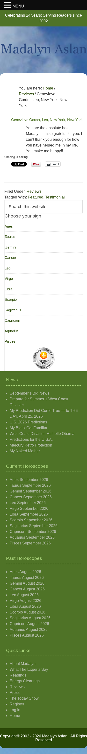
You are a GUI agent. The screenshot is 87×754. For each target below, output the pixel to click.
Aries (9, 226)
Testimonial (55, 197)
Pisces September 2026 (30, 543)
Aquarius (12, 331)
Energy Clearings (25, 681)
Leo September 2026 (28, 503)
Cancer (10, 258)
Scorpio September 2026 (31, 520)
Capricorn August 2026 (29, 624)
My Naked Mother (25, 451)
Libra (8, 289)
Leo (7, 268)
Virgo (9, 278)
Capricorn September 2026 (33, 532)
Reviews (34, 191)
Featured (35, 197)
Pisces (10, 341)
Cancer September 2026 (31, 497)
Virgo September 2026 (29, 508)
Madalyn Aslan (43, 50)
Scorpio (11, 299)
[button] (8, 5)
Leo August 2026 (24, 595)
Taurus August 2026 (27, 577)
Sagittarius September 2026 (34, 526)
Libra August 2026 (25, 606)
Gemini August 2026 (27, 583)
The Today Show (24, 698)
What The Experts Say (29, 669)
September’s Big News (29, 393)
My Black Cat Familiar (28, 428)
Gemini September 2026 (30, 491)
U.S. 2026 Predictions (28, 422)
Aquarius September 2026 (32, 537)
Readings (18, 675)
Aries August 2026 (25, 572)
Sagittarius (13, 310)
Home (15, 716)
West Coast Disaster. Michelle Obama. (42, 434)
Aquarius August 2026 (29, 629)
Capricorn (12, 320)
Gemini (10, 247)
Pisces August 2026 (27, 635)
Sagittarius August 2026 (30, 618)
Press (15, 692)
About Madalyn (23, 664)
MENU (18, 6)
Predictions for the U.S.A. (31, 439)
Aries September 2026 (29, 480)
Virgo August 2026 (25, 601)
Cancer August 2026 (27, 589)
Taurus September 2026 (30, 485)
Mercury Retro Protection (31, 445)
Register (17, 704)
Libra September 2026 (29, 514)
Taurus (10, 237)
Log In (15, 710)
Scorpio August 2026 (27, 612)
